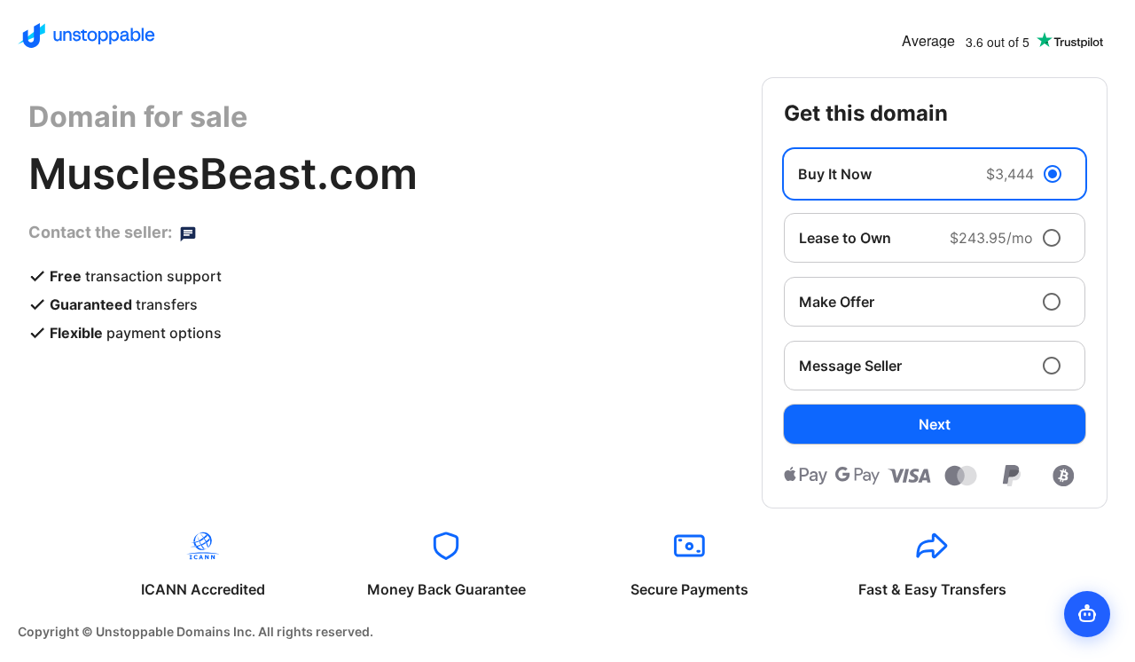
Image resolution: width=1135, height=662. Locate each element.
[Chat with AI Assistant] (1087, 614)
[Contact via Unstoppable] (188, 232)
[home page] (86, 35)
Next (935, 424)
